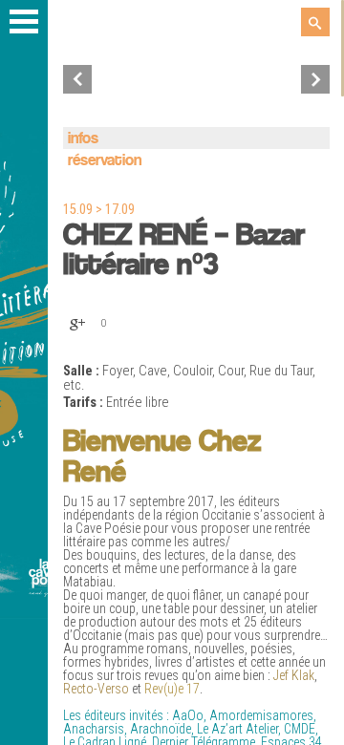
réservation (104, 161)
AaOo (188, 715)
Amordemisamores (261, 715)
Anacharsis (93, 728)
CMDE (299, 728)
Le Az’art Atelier (237, 728)
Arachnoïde (160, 728)
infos (83, 139)
